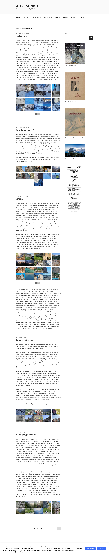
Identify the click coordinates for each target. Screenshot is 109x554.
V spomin (65, 17)
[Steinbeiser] (29, 412)
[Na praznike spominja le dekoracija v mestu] (47, 169)
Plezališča (26, 17)
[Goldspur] (47, 87)
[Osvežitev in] (29, 270)
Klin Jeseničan (48, 17)
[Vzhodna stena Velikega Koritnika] (47, 412)
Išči (66, 34)
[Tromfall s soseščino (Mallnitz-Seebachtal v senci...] (38, 101)
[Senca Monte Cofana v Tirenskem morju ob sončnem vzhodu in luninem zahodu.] (29, 276)
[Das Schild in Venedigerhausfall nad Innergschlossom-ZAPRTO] (29, 107)
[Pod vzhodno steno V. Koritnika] (38, 418)
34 (41, 528)
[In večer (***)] (47, 276)
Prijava (82, 17)
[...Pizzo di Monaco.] (47, 263)
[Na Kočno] (47, 176)
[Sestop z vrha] (20, 276)
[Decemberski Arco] (56, 169)
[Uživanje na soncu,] (20, 169)
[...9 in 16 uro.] (38, 169)
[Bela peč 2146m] (38, 412)
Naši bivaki (36, 17)
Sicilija (19, 199)
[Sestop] (56, 87)
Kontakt (57, 17)
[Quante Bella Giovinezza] (56, 412)
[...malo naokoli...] (38, 256)
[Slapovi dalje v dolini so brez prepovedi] (38, 107)
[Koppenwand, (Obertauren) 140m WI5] (20, 87)
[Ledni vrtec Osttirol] (20, 107)
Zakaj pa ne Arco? (25, 130)
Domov (18, 17)
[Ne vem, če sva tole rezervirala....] (29, 256)
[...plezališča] (20, 270)
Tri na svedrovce (24, 340)
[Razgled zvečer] (20, 263)
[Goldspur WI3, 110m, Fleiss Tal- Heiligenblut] (38, 87)
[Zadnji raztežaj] (29, 94)
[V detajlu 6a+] (29, 418)
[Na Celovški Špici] (56, 418)
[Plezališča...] (56, 263)
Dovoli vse (101, 548)
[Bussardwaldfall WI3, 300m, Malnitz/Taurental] (20, 94)
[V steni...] (38, 263)
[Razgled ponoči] (29, 263)
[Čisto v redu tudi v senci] (29, 176)
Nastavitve (79, 548)
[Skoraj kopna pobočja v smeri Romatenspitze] (38, 94)
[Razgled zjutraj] (56, 256)
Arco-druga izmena (26, 434)
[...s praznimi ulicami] (20, 176)
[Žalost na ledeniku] (47, 107)
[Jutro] (38, 276)
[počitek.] (38, 270)
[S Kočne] (38, 182)
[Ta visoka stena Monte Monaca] (47, 270)
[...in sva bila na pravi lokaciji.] (47, 256)
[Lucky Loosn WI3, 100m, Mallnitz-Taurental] (56, 94)
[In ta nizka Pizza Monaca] (56, 270)
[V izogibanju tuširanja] (29, 101)
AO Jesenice (27, 6)
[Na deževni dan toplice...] (56, 276)
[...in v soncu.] (47, 101)
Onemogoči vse (90, 548)
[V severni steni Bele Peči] (20, 412)
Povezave (74, 17)
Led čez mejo (22, 36)
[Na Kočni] (56, 176)
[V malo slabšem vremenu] (20, 101)
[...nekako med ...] (29, 169)
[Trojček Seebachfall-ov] (56, 107)
